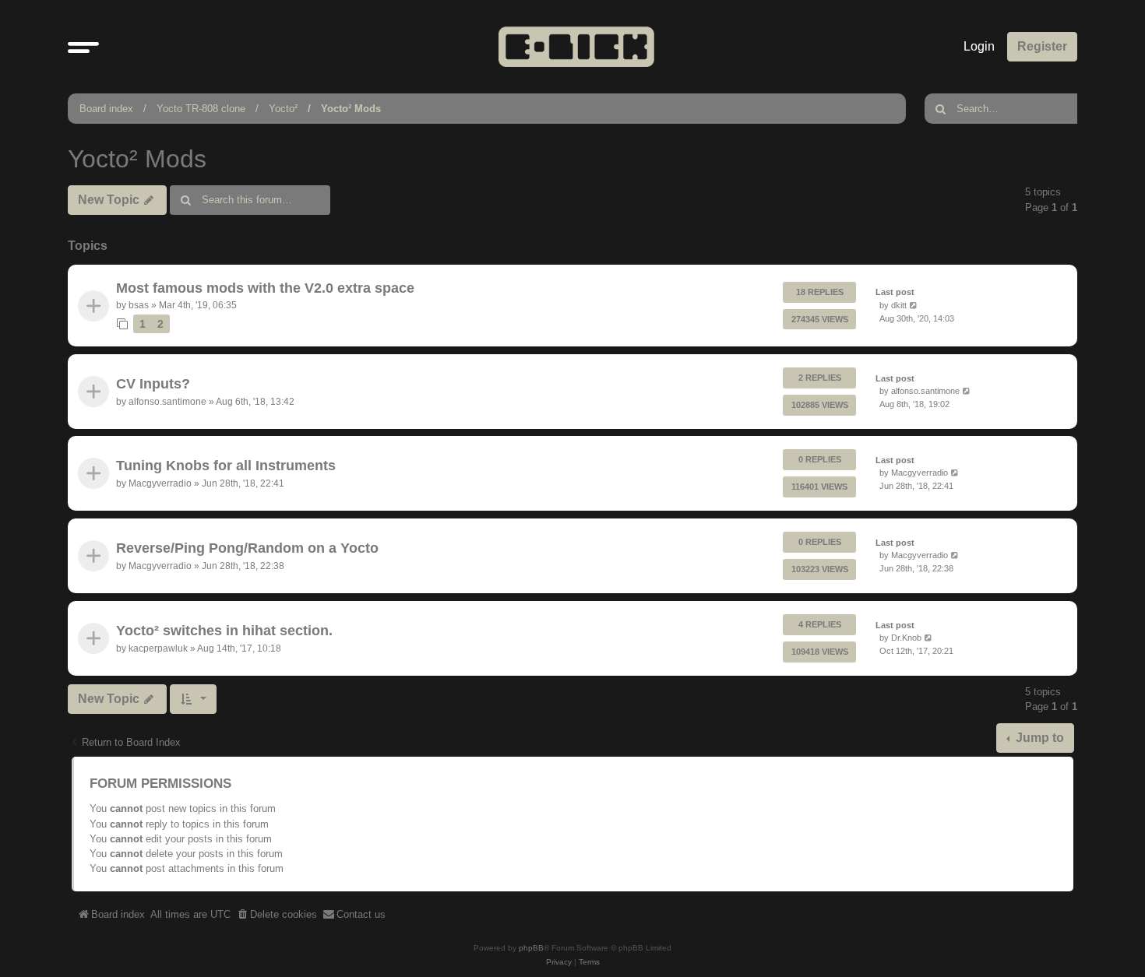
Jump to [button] (1038, 737)
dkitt (899, 305)
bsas (139, 305)
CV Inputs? (153, 384)
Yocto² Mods (351, 108)
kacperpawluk (158, 647)
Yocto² (283, 108)
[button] (83, 46)
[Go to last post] (914, 305)
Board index (106, 108)
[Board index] (576, 46)
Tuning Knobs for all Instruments (226, 466)
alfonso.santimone (167, 401)
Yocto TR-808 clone (201, 108)
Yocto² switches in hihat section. (224, 630)
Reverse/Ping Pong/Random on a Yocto (247, 548)
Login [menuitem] (979, 46)
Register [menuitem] (1042, 46)
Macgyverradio (160, 483)
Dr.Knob (906, 637)
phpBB (531, 948)
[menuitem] (276, 915)
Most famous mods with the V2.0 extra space (265, 288)
